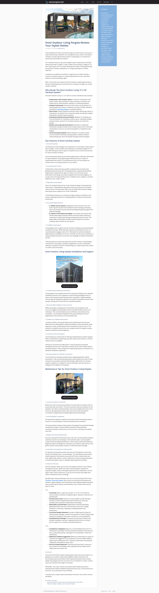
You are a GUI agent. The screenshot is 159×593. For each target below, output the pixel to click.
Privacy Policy (104, 591)
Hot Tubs (99, 2)
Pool (87, 2)
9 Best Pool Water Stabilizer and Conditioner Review (61, 584)
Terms (109, 591)
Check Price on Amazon (69, 286)
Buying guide (106, 2)
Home (82, 2)
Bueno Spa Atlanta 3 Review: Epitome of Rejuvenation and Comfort (65, 582)
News (93, 2)
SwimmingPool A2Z (56, 2)
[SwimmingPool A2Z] (46, 2)
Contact (114, 591)
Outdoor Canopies (52, 580)
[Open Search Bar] (112, 2)
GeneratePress (63, 591)
